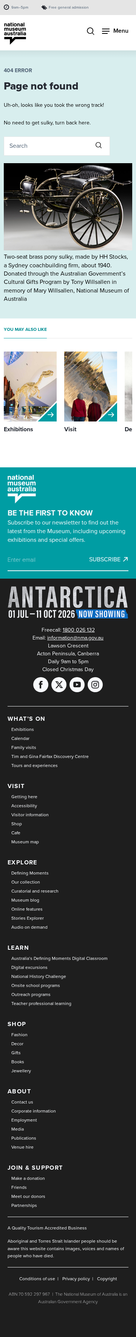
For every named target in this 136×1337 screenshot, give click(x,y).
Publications (23, 1138)
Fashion (19, 1034)
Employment (24, 1120)
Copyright (107, 1278)
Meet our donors (28, 1196)
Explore (22, 862)
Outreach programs (31, 994)
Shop (16, 823)
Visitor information (30, 814)
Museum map (25, 841)
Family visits (23, 747)
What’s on (27, 718)
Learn (18, 947)
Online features (27, 909)
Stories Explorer (27, 918)
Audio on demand (29, 927)
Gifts (16, 1052)
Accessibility (24, 805)
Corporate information (33, 1111)
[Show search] (90, 32)
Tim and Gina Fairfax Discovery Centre (50, 756)
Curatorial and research (35, 891)
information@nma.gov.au (75, 638)
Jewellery (21, 1070)
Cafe (15, 832)
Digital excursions (29, 967)
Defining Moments (30, 873)
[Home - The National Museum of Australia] (15, 34)
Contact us (22, 1102)
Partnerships (24, 1205)
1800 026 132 (79, 630)
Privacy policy (76, 1278)
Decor (17, 1043)
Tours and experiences (34, 765)
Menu (120, 30)
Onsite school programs (35, 985)
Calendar (20, 738)
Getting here (24, 796)
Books (17, 1061)
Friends (19, 1187)
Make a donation (28, 1178)
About (19, 1091)
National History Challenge (38, 976)
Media (17, 1129)
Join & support (35, 1167)
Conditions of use (37, 1278)
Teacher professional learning (41, 1003)
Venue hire (22, 1147)
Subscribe (105, 559)
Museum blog (25, 900)
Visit (16, 786)
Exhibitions (22, 729)
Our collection (25, 882)
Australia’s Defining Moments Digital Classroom (59, 958)
